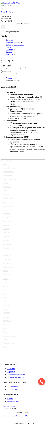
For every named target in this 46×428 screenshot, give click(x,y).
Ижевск (6, 236)
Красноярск (7, 206)
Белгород (6, 317)
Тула (4, 290)
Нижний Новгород (10, 179)
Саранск (6, 339)
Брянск (5, 309)
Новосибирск (8, 171)
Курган (5, 332)
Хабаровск (7, 252)
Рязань (5, 271)
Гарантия (11, 371)
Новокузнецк (8, 267)
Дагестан (6, 313)
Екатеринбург (8, 175)
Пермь (5, 210)
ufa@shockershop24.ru (20, 416)
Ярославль (7, 255)
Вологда (6, 324)
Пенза (5, 279)
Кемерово (6, 263)
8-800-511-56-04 (7, 12)
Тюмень (6, 229)
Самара (6, 194)
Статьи (10, 398)
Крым (5, 328)
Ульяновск (7, 244)
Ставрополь (7, 297)
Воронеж (6, 213)
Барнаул (6, 240)
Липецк (6, 282)
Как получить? (13, 389)
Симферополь (8, 343)
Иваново (6, 305)
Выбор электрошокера (16, 374)
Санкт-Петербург (10, 168)
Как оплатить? (13, 386)
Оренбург (6, 259)
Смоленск (7, 347)
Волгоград (7, 217)
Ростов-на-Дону (9, 198)
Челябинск (7, 187)
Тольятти (6, 232)
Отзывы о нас (13, 401)
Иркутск (6, 248)
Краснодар (7, 221)
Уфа (4, 202)
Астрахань (7, 274)
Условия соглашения (15, 377)
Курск (5, 294)
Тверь (5, 301)
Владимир (7, 321)
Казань (5, 183)
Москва (6, 164)
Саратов (6, 225)
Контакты (11, 369)
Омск (5, 190)
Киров (5, 286)
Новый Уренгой (9, 336)
